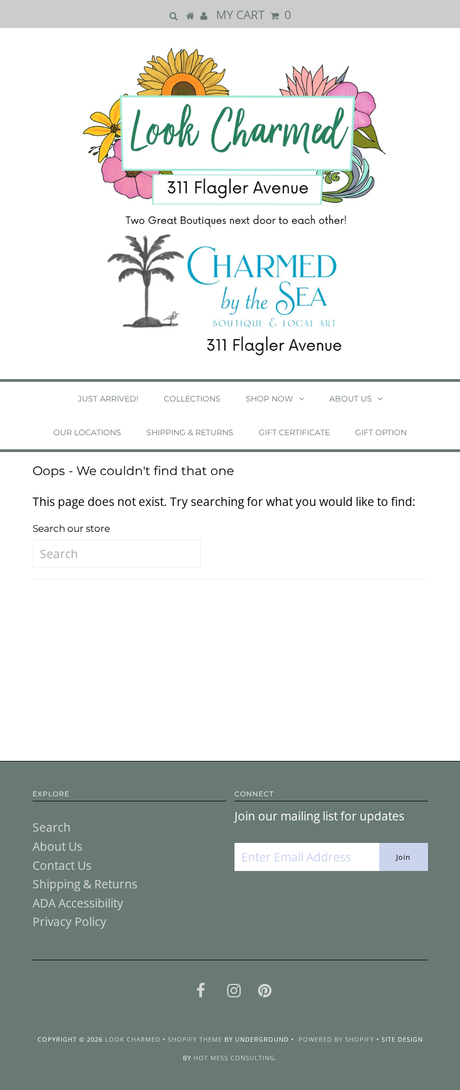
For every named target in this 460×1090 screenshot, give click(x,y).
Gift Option (381, 432)
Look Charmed (132, 1039)
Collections (192, 399)
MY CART (253, 14)
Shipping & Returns (189, 432)
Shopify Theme (195, 1039)
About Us (350, 399)
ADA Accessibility (78, 903)
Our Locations (87, 432)
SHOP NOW (269, 399)
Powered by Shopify (336, 1039)
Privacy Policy (70, 921)
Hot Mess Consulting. (235, 1057)
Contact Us (62, 865)
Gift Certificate (294, 432)
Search (52, 827)
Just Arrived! (108, 399)
